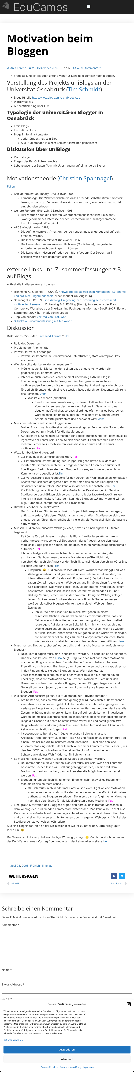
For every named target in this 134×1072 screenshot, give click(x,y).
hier (105, 841)
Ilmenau (47, 865)
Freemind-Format (50, 336)
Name (7, 969)
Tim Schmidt (84, 89)
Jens (43, 393)
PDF (67, 336)
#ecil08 (15, 865)
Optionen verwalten (13, 1040)
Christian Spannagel (85, 178)
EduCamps (40, 7)
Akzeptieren (67, 1049)
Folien (11, 186)
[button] (129, 1004)
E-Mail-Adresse (13, 984)
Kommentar (10, 924)
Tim (61, 473)
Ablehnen (67, 1059)
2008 (25, 865)
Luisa (58, 658)
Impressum (88, 1067)
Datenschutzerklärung (70, 1067)
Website (7, 999)
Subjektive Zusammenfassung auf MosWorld (43, 321)
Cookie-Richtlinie (49, 1067)
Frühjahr (35, 865)
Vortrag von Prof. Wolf (51, 317)
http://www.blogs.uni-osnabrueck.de (56, 97)
